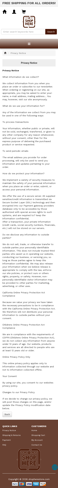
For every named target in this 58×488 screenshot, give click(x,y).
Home (34, 430)
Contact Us (36, 445)
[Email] (55, 467)
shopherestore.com (39, 479)
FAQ (4, 445)
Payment (6, 440)
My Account (37, 440)
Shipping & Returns (11, 435)
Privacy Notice (9, 430)
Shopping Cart (38, 435)
